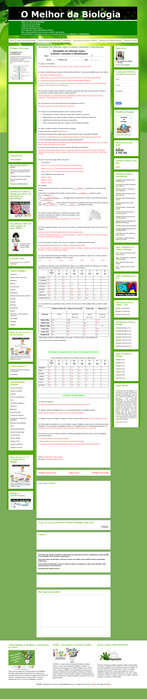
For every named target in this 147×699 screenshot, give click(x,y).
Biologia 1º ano (120, 359)
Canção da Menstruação (17, 429)
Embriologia (13, 293)
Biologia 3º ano (120, 366)
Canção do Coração (16, 447)
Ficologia (13, 299)
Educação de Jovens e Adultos (85, 40)
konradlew (93, 684)
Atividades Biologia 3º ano (123, 334)
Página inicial (74, 473)
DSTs (11, 426)
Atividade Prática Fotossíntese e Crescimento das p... (125, 212)
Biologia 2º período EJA (123, 311)
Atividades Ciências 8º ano (123, 343)
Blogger (108, 684)
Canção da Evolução (16, 388)
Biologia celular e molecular (18, 277)
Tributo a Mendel (15, 438)
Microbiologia (14, 308)
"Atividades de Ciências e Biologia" (20, 176)
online (118, 167)
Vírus (11, 400)
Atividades (67, 40)
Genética (12, 302)
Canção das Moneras (16, 444)
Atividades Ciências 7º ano (123, 340)
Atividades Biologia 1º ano (123, 328)
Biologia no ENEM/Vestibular (111, 40)
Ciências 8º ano (120, 375)
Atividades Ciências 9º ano (54, 459)
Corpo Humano (14, 286)
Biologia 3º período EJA (123, 314)
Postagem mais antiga (100, 473)
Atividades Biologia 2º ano (123, 331)
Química (12, 311)
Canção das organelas (17, 415)
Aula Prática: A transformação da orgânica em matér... (125, 238)
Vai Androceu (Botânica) (17, 403)
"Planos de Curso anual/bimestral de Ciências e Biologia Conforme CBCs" (20, 171)
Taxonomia (13, 406)
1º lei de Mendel (15, 435)
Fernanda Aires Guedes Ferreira (53, 457)
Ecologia (12, 289)
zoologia (12, 324)
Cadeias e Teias (15, 441)
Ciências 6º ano (120, 369)
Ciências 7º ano (120, 372)
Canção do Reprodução (17, 432)
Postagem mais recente (47, 473)
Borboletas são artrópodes (18, 423)
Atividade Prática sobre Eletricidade (126, 226)
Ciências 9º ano (120, 378)
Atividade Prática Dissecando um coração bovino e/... (125, 217)
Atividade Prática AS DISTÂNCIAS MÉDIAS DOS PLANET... (126, 221)
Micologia (13, 305)
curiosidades (14, 318)
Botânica (12, 283)
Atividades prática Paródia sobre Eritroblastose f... (125, 180)
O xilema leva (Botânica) (17, 397)
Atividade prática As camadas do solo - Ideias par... (125, 189)
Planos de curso (130, 40)
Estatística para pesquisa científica (20, 296)
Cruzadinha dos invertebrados (16, 53)
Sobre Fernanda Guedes (26, 40)
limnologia (13, 321)
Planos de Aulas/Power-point (49, 40)
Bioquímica (13, 280)
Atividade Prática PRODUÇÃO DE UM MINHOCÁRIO (126, 229)
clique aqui (13, 264)
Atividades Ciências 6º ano (123, 337)
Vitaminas (13, 394)
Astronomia (13, 274)
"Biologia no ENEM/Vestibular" (19, 184)
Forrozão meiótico (15, 412)
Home (12, 40)
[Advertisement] (73, 501)
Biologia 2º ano (120, 363)
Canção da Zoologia (16, 391)
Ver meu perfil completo (122, 65)
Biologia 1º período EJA (123, 308)
